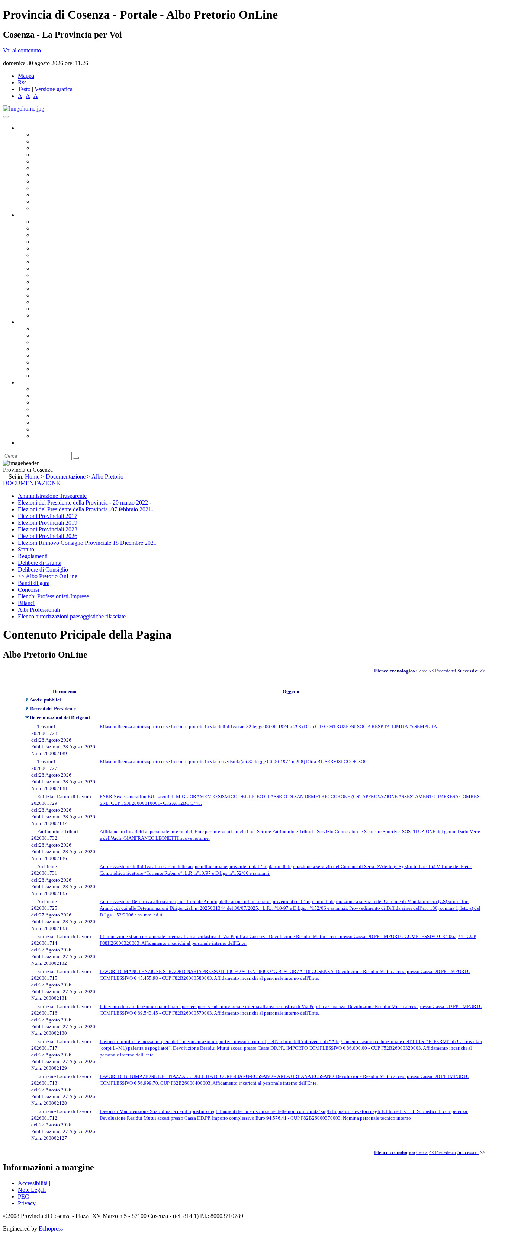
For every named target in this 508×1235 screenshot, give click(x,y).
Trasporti (43, 275)
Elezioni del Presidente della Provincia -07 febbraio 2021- (85, 509)
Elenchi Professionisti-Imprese (53, 596)
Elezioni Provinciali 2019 (47, 522)
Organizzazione (36, 215)
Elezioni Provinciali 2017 (47, 516)
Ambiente (44, 288)
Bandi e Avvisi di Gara (59, 335)
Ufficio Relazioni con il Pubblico (71, 188)
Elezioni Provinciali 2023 (47, 529)
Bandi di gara (33, 583)
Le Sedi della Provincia (60, 402)
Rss (22, 82)
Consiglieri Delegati (56, 148)
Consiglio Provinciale (58, 141)
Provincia (29, 382)
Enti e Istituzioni (52, 436)
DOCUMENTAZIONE (31, 483)
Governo (28, 128)
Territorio (44, 416)
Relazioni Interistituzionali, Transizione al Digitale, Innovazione (107, 255)
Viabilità (42, 302)
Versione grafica (54, 89)
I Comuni (44, 422)
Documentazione (37, 322)
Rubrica (27, 442)
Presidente (45, 134)
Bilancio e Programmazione (65, 235)
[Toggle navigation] (6, 117)
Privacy (27, 1203)
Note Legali (32, 1190)
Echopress (51, 1228)
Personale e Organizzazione (65, 242)
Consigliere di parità (56, 175)
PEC (23, 1196)
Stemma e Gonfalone (57, 389)
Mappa (26, 76)
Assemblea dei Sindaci (59, 154)
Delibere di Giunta (39, 563)
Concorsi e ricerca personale (66, 342)
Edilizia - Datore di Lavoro (64, 295)
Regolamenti (47, 375)
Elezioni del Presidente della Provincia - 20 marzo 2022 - (84, 502)
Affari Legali (48, 248)
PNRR (41, 268)
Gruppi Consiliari (53, 168)
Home (32, 476)
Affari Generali (50, 228)
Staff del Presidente (55, 315)
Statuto (41, 369)
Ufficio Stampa (50, 195)
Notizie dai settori (53, 201)
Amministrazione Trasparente (67, 355)
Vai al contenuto (22, 50)
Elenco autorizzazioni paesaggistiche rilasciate (72, 616)
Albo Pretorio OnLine (58, 329)
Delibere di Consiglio (43, 569)
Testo (24, 89)
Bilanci (41, 349)
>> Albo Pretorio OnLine (47, 576)
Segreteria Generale (56, 308)
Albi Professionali (39, 610)
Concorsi (28, 589)
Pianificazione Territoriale (63, 282)
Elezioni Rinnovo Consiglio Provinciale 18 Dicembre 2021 (87, 543)
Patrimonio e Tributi (56, 262)
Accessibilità (33, 1183)
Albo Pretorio (107, 476)
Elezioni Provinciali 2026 (47, 536)
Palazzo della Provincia (60, 396)
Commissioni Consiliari (60, 161)
